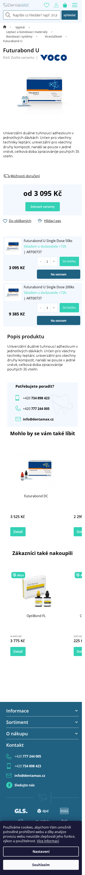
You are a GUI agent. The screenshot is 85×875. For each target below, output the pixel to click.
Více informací (48, 841)
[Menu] (75, 5)
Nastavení (41, 851)
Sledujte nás (24, 785)
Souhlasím (41, 865)
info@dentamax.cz (38, 419)
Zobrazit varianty (43, 207)
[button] (53, 261)
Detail (17, 531)
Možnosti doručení (25, 176)
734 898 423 (36, 398)
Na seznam (58, 274)
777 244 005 (27, 756)
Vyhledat (70, 15)
